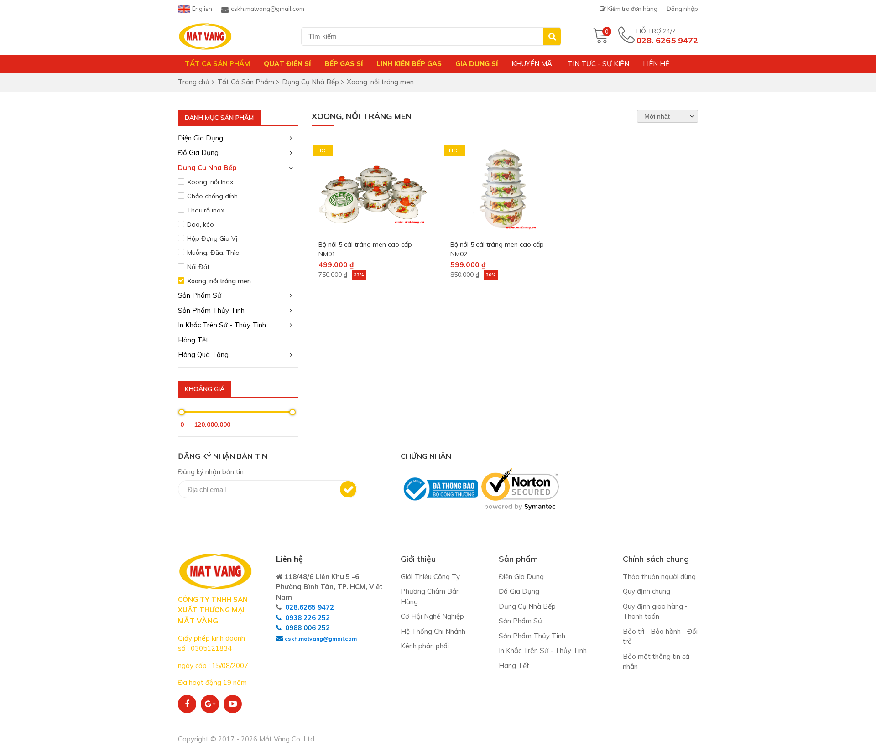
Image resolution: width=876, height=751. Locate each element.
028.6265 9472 (309, 607)
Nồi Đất (198, 267)
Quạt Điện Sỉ (287, 63)
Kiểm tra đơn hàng (631, 8)
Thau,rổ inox (205, 210)
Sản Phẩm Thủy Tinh (211, 310)
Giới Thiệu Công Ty (430, 576)
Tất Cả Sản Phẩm (217, 63)
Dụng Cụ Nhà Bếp (207, 167)
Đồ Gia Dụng (198, 152)
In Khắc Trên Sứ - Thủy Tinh (222, 325)
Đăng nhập (682, 8)
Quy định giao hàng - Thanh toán (655, 611)
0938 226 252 (307, 617)
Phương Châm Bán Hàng (430, 596)
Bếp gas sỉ (343, 63)
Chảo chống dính (212, 196)
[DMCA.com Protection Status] (403, 514)
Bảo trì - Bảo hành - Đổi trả (660, 636)
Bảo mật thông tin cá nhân (656, 661)
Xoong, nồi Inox (210, 182)
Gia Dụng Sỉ (476, 63)
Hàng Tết (193, 340)
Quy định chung (646, 591)
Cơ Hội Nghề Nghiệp (432, 616)
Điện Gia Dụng (200, 138)
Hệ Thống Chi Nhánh (433, 631)
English (202, 8)
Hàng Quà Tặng (203, 354)
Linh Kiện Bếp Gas (409, 63)
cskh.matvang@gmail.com (267, 8)
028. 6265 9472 (667, 40)
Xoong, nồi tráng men (219, 281)
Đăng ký (348, 489)
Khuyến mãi (532, 63)
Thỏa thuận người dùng (659, 576)
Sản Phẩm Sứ (199, 295)
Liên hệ (656, 63)
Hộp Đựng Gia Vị (212, 238)
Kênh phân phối (425, 646)
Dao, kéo (200, 224)
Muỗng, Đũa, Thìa (213, 253)
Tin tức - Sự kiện (598, 63)
